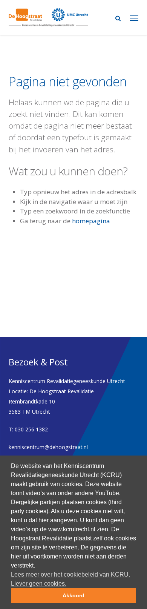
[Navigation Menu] (134, 17)
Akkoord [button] (73, 595)
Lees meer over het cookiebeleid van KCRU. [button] (70, 574)
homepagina (91, 220)
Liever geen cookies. (38, 583)
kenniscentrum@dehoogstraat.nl (48, 447)
